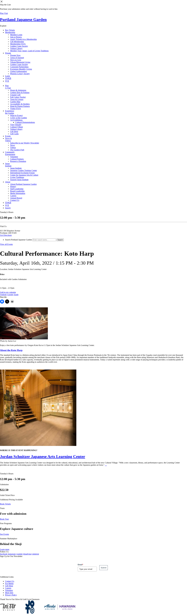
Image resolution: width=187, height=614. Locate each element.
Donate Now (15, 55)
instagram (12, 554)
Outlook (3, 295)
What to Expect (16, 115)
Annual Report (16, 198)
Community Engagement (10, 153)
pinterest (35, 554)
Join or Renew (16, 37)
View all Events (6, 244)
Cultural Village (16, 127)
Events (8, 136)
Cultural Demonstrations (25, 122)
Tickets (10, 30)
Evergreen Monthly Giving (21, 69)
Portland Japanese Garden (23, 19)
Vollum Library (16, 48)
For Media (9, 583)
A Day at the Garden (18, 118)
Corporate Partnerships (19, 67)
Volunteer (14, 157)
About (7, 182)
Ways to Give (15, 60)
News (12, 145)
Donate (8, 53)
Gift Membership (17, 41)
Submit (103, 568)
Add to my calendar (8, 292)
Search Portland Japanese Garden (18, 240)
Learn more (4, 549)
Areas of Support (17, 58)
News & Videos (8, 139)
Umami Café (15, 95)
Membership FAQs (18, 44)
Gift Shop (14, 131)
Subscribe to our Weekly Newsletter (24, 143)
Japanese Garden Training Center (23, 170)
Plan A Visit (8, 87)
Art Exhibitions (16, 120)
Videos (13, 147)
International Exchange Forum (22, 173)
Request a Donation (18, 161)
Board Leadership (17, 191)
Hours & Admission (18, 90)
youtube (19, 554)
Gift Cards (14, 134)
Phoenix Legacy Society (20, 74)
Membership (10, 32)
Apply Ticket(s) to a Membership (23, 39)
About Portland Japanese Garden (23, 184)
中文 (7, 81)
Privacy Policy (11, 595)
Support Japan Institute (19, 180)
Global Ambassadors (18, 71)
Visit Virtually (15, 125)
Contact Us (14, 200)
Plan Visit (4, 13)
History (13, 186)
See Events (4, 534)
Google (10, 295)
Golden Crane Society (19, 46)
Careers (13, 196)
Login (7, 76)
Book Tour (4, 519)
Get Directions (6, 235)
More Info (9, 593)
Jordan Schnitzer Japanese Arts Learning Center (42, 456)
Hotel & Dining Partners (20, 106)
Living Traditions (17, 177)
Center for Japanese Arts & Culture (24, 175)
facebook (3, 554)
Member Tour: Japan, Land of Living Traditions (29, 51)
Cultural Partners (17, 159)
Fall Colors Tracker (18, 97)
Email (80, 565)
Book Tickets (5, 504)
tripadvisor (27, 554)
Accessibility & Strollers (20, 104)
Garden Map (15, 102)
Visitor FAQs (15, 108)
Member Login (16, 35)
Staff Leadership (16, 189)
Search (8, 208)
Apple (15, 295)
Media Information (17, 193)
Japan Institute (8, 164)
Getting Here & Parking (19, 92)
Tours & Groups (16, 99)
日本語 (8, 78)
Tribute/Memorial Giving (20, 62)
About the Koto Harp (11, 350)
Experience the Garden (9, 112)
